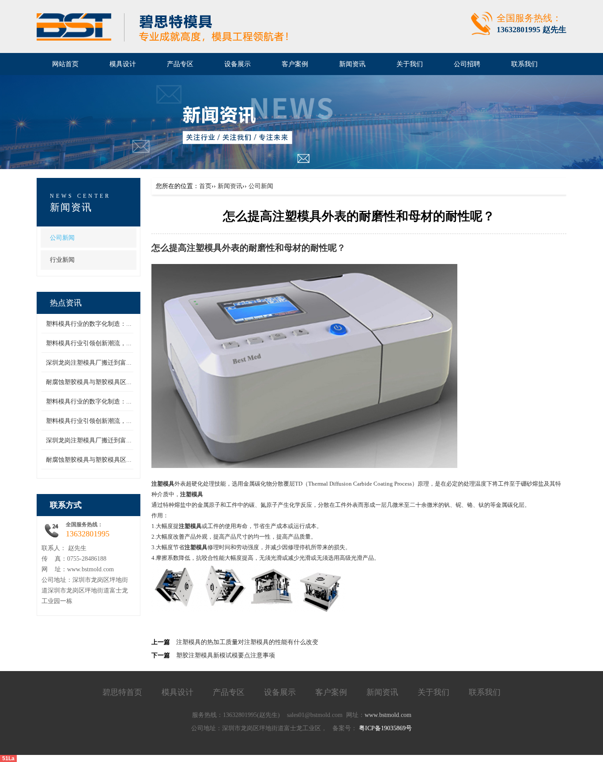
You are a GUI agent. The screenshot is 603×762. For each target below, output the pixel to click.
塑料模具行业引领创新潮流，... (89, 343)
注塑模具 (204, 248)
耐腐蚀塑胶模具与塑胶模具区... (89, 382)
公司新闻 (62, 237)
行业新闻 (62, 260)
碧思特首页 (122, 692)
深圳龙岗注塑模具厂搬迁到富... (89, 362)
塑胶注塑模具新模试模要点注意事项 (225, 655)
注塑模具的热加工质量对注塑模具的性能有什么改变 (247, 642)
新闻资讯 (230, 186)
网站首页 (65, 64)
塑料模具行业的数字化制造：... (89, 324)
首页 (205, 186)
